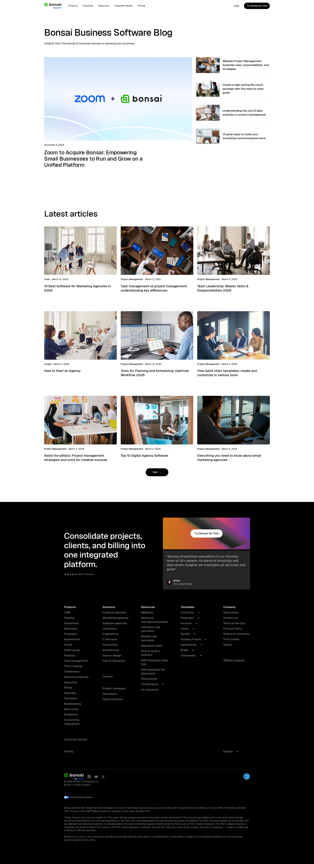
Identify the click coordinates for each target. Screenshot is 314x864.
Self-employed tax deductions (153, 671)
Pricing (141, 5)
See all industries (114, 660)
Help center (231, 612)
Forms (68, 644)
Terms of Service (234, 623)
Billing (68, 687)
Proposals (70, 634)
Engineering (110, 634)
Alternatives (149, 678)
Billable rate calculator (149, 638)
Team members (113, 699)
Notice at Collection (236, 634)
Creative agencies (114, 612)
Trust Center (231, 639)
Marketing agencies (116, 618)
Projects (69, 655)
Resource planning (76, 677)
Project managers (114, 688)
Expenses (70, 693)
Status (227, 644)
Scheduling (71, 623)
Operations (110, 694)
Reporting (70, 682)
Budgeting (71, 714)
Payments (70, 698)
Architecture (111, 650)
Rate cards (71, 709)
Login (236, 5)
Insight (48, 364)
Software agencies (115, 623)
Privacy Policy (232, 628)
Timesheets (71, 671)
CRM (67, 612)
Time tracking (73, 666)
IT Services (110, 639)
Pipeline (69, 618)
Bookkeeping (72, 704)
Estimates (70, 628)
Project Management (132, 279)
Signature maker (152, 645)
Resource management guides (154, 620)
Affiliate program (234, 660)
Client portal (72, 650)
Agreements (72, 639)
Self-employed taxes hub (154, 662)
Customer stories (123, 5)
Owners (108, 676)
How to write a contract (150, 653)
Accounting (110, 644)
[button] (73, 6)
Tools (47, 279)
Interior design (112, 655)
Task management (76, 660)
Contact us (230, 618)
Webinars (147, 612)
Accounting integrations (72, 722)
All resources (149, 689)
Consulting (110, 628)
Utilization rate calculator (150, 629)
